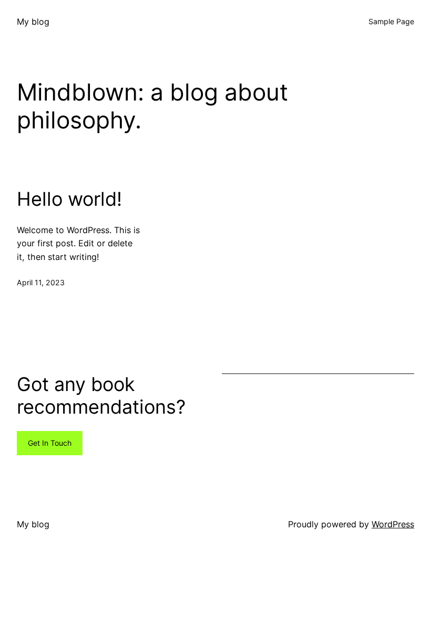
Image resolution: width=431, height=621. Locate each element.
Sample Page (391, 21)
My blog (33, 21)
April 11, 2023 (41, 282)
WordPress (393, 524)
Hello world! (69, 199)
